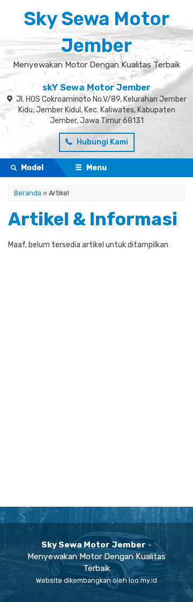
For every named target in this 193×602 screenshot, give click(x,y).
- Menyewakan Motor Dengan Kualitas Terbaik (96, 556)
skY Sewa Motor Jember (96, 87)
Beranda (27, 193)
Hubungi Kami (101, 142)
